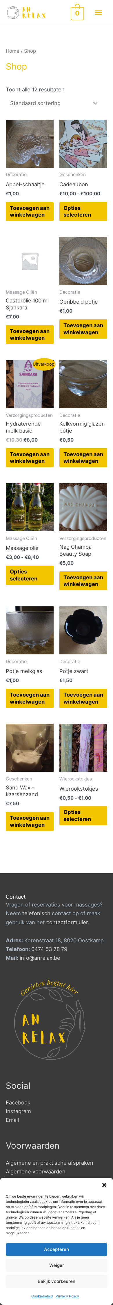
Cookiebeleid (42, 1296)
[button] (104, 1185)
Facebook (18, 1102)
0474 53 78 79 (49, 949)
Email (12, 1120)
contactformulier (67, 922)
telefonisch (36, 913)
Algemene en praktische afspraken (49, 1162)
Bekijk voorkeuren (56, 1281)
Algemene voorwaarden (35, 1171)
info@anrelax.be (40, 958)
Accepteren (56, 1249)
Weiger (56, 1265)
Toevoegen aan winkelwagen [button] (30, 211)
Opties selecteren (77, 211)
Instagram (18, 1111)
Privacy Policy (67, 1296)
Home (12, 51)
